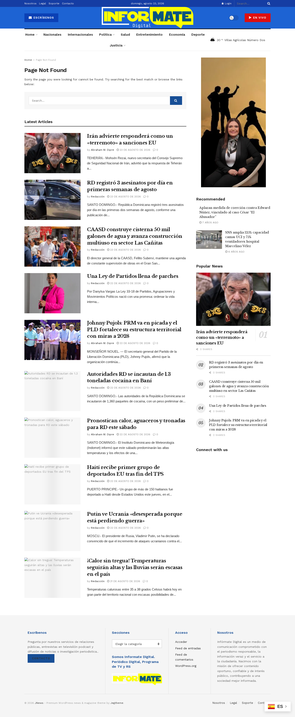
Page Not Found (46, 59)
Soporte (54, 3)
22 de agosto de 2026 (125, 283)
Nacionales (52, 35)
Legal (42, 3)
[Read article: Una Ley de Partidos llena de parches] (52, 293)
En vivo (259, 17)
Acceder (181, 641)
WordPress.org (185, 665)
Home (30, 35)
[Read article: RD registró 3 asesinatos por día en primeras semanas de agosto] (52, 200)
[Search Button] (268, 3)
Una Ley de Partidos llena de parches (132, 276)
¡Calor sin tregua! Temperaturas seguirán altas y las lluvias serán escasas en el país (134, 567)
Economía (177, 35)
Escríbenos (43, 17)
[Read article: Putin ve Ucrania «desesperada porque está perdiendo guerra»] (52, 531)
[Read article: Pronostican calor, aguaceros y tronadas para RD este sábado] (52, 438)
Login (228, 3)
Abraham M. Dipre (102, 149)
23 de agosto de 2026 (134, 149)
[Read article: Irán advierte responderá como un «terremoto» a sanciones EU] (52, 153)
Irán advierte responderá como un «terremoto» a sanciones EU (221, 338)
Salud (125, 35)
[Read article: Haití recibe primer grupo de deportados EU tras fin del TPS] (52, 484)
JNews (39, 702)
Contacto (68, 3)
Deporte (198, 35)
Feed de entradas (188, 648)
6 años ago (235, 251)
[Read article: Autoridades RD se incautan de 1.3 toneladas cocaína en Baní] (52, 391)
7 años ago (209, 222)
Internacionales (80, 35)
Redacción (98, 196)
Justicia (116, 45)
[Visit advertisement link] (233, 122)
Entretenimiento (149, 35)
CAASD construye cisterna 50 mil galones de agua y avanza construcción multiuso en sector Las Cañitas (134, 236)
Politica (105, 35)
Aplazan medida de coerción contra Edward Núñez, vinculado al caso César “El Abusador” (234, 212)
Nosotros (30, 3)
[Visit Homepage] (147, 18)
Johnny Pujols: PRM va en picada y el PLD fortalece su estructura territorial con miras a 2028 (134, 329)
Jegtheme (116, 702)
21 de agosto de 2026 (124, 581)
